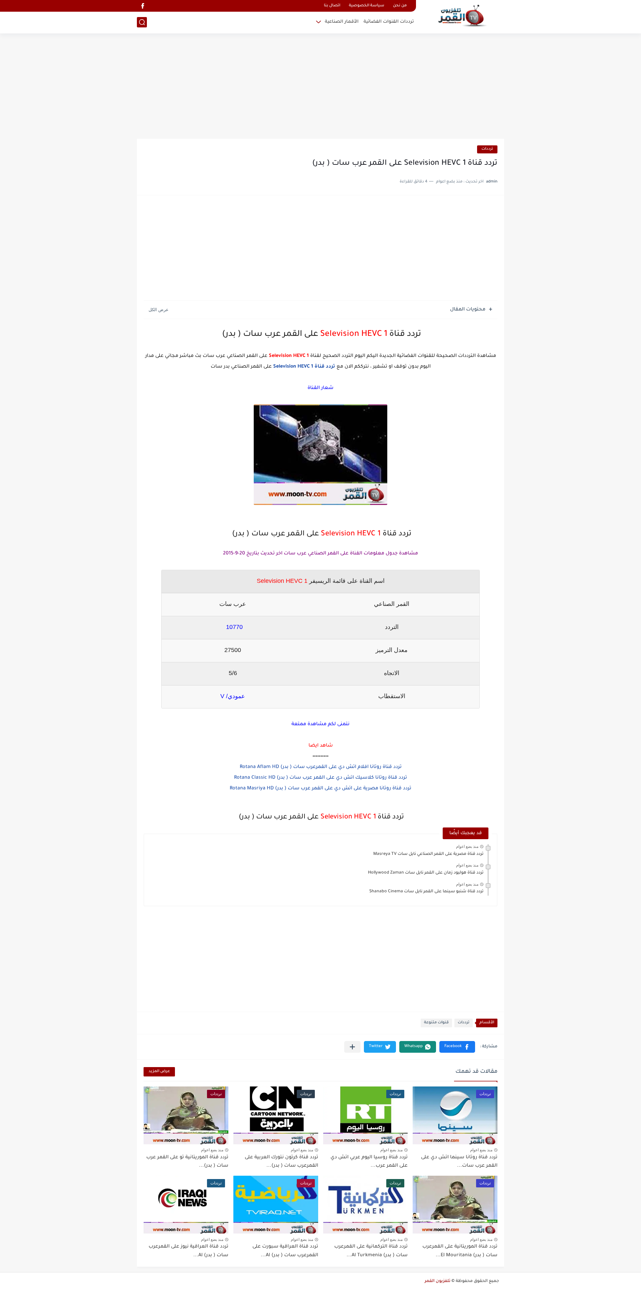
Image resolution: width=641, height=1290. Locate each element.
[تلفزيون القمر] (462, 16)
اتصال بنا (332, 6)
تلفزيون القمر (437, 1281)
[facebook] (143, 5)
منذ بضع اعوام (467, 846)
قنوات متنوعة (436, 1023)
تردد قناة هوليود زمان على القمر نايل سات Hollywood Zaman (425, 873)
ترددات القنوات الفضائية (389, 21)
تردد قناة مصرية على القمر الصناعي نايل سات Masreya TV (428, 854)
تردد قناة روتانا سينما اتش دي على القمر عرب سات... (459, 1162)
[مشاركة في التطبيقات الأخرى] (352, 1047)
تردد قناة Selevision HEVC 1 (303, 367)
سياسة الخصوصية (366, 6)
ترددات (487, 149)
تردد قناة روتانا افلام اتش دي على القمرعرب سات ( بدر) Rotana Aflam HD (321, 767)
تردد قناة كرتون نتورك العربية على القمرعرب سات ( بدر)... (281, 1162)
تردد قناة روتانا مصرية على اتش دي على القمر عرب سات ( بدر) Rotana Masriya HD (320, 788)
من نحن (400, 6)
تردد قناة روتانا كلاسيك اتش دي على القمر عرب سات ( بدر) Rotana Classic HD (320, 778)
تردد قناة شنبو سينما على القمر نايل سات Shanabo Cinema (426, 891)
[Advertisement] (320, 87)
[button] (457, 1047)
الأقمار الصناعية (342, 21)
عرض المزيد (159, 1071)
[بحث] (142, 22)
